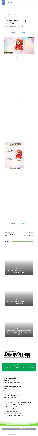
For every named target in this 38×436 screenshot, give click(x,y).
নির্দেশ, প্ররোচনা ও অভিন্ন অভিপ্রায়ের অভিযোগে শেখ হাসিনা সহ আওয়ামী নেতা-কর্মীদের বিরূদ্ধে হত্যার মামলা (19, 332)
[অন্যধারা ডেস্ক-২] (6, 27)
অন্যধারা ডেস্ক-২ (13, 26)
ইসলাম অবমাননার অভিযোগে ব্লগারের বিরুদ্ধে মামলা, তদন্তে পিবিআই (19, 302)
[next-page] (9, 340)
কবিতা (15, 15)
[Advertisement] (19, 77)
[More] (29, 32)
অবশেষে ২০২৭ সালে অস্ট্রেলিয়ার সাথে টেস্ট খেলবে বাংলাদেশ (26, 234)
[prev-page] (6, 340)
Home (5, 15)
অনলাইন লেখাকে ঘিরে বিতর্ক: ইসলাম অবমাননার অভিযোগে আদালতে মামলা (19, 271)
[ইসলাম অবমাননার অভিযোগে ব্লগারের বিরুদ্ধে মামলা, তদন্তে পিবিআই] (19, 290)
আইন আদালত (18, 268)
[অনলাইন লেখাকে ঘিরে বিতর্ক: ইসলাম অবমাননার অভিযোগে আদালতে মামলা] (19, 259)
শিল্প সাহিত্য (7, 18)
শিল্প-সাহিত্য (10, 15)
